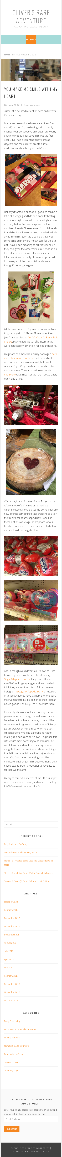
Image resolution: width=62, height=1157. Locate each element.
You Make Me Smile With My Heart (20, 852)
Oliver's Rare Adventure (31, 16)
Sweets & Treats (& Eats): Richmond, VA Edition (26, 881)
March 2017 (10, 967)
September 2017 (12, 934)
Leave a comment (32, 105)
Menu (33, 39)
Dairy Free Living (12, 1021)
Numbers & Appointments (16, 1045)
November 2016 (12, 992)
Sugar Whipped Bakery (17, 679)
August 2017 (10, 942)
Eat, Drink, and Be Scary (16, 844)
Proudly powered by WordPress (30, 1148)
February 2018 (11, 909)
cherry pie (10, 374)
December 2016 (12, 984)
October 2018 (11, 901)
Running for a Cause (13, 1054)
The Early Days (11, 1070)
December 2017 (12, 918)
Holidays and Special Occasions (20, 1029)
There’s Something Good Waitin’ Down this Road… (29, 873)
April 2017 (9, 959)
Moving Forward (12, 1037)
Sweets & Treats (11, 1062)
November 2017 (12, 926)
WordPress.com (40, 1151)
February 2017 (11, 975)
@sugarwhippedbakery (29, 691)
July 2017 (8, 951)
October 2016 (11, 1000)
